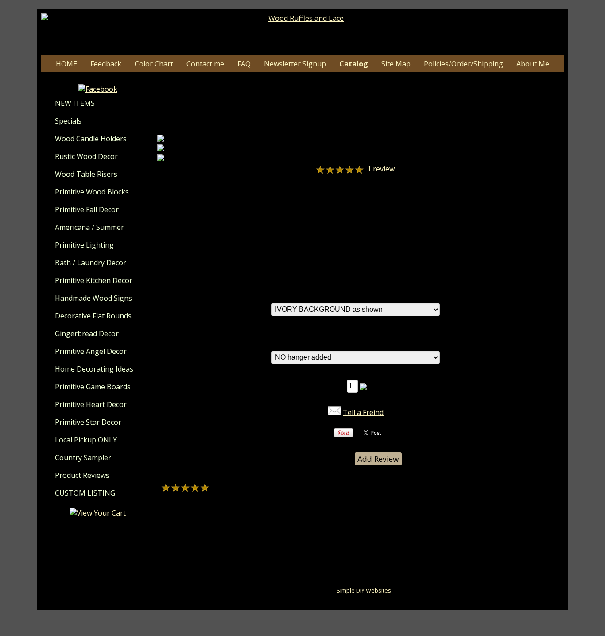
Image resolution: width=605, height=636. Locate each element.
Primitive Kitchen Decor (93, 280)
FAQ (244, 64)
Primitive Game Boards (93, 387)
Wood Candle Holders (91, 138)
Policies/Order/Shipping (463, 64)
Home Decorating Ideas (94, 369)
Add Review (378, 459)
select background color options (325, 293)
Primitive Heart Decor (91, 404)
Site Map (396, 64)
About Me (532, 64)
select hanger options (307, 341)
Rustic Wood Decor (86, 156)
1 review (381, 169)
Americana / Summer (89, 227)
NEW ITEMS (75, 103)
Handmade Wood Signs (93, 298)
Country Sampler (83, 457)
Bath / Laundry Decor (90, 263)
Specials (68, 121)
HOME (66, 64)
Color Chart (154, 64)
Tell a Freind (363, 412)
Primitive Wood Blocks (92, 192)
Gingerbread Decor (87, 333)
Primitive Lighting (84, 245)
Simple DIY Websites (364, 590)
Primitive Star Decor (88, 422)
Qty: (336, 386)
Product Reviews (82, 475)
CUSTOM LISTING (85, 493)
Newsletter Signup (295, 64)
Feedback (105, 64)
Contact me (205, 64)
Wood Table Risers (86, 174)
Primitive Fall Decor (87, 209)
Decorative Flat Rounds (93, 316)
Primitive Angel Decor (91, 351)
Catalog (353, 64)
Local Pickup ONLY (86, 440)
